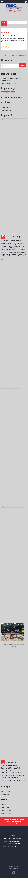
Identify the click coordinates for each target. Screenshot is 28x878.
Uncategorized (6, 794)
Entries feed (5, 807)
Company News (6, 791)
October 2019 (6, 107)
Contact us (3, 780)
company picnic (6, 92)
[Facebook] (13, 872)
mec (13, 92)
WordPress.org (6, 813)
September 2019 (7, 110)
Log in (4, 804)
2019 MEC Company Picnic (9, 83)
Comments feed (6, 810)
